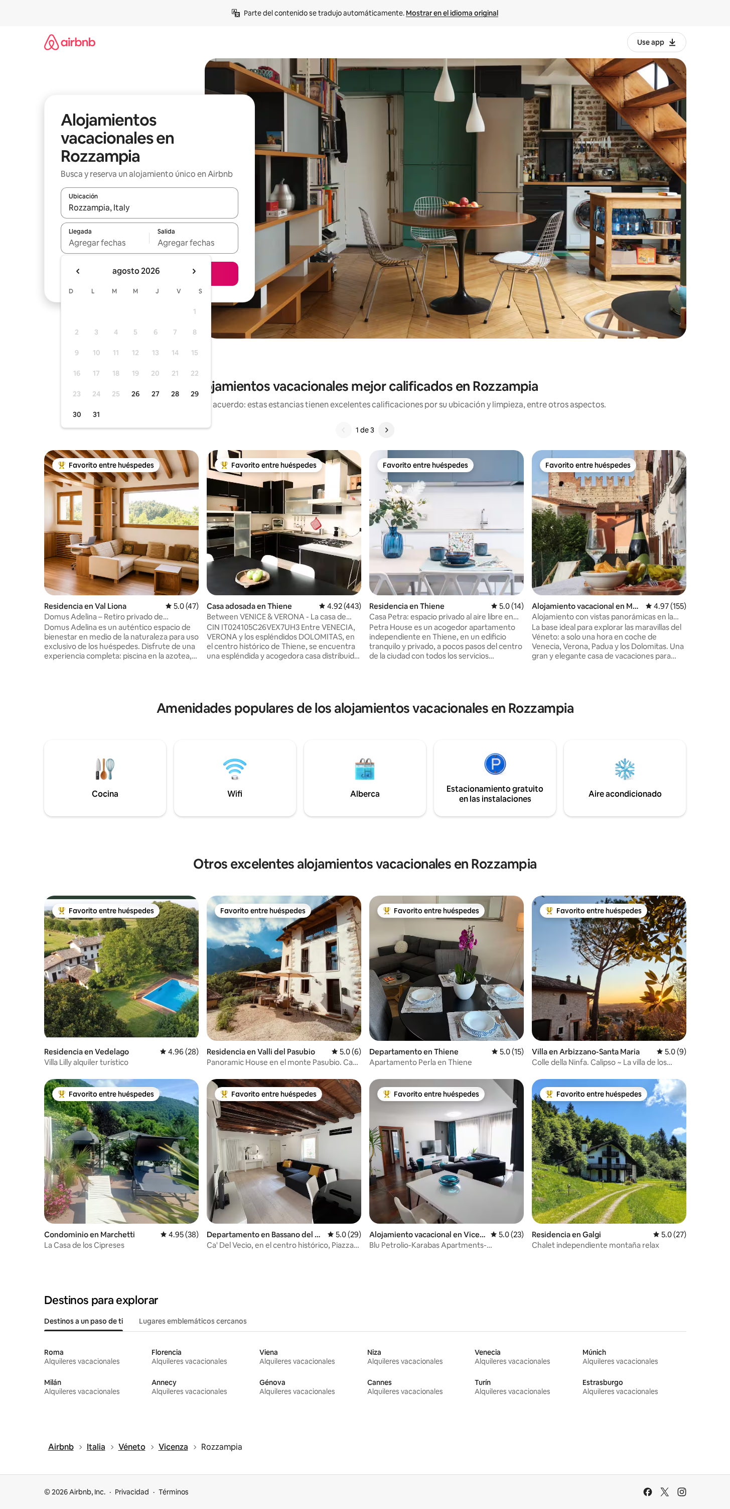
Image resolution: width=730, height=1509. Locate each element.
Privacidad (132, 1491)
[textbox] (105, 243)
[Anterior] (344, 430)
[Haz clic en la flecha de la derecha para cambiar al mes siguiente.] (194, 271)
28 (175, 393)
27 (156, 393)
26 (135, 393)
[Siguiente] (386, 430)
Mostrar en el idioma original (452, 13)
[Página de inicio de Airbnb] (69, 42)
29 (195, 393)
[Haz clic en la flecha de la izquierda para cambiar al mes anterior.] (78, 271)
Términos (174, 1491)
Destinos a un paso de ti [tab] (83, 1321)
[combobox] (149, 207)
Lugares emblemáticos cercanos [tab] (193, 1321)
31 (96, 414)
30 (77, 414)
